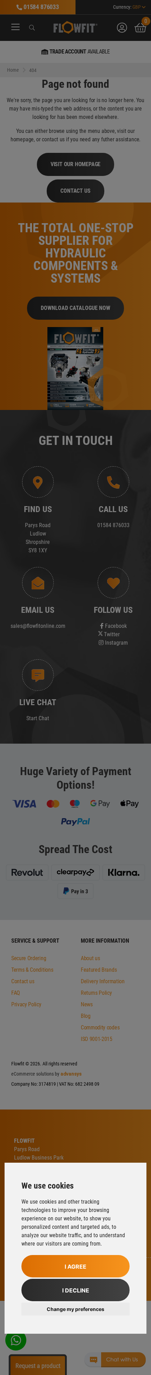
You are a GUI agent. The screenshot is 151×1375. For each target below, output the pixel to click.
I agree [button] (75, 1266)
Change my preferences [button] (75, 1309)
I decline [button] (75, 1290)
